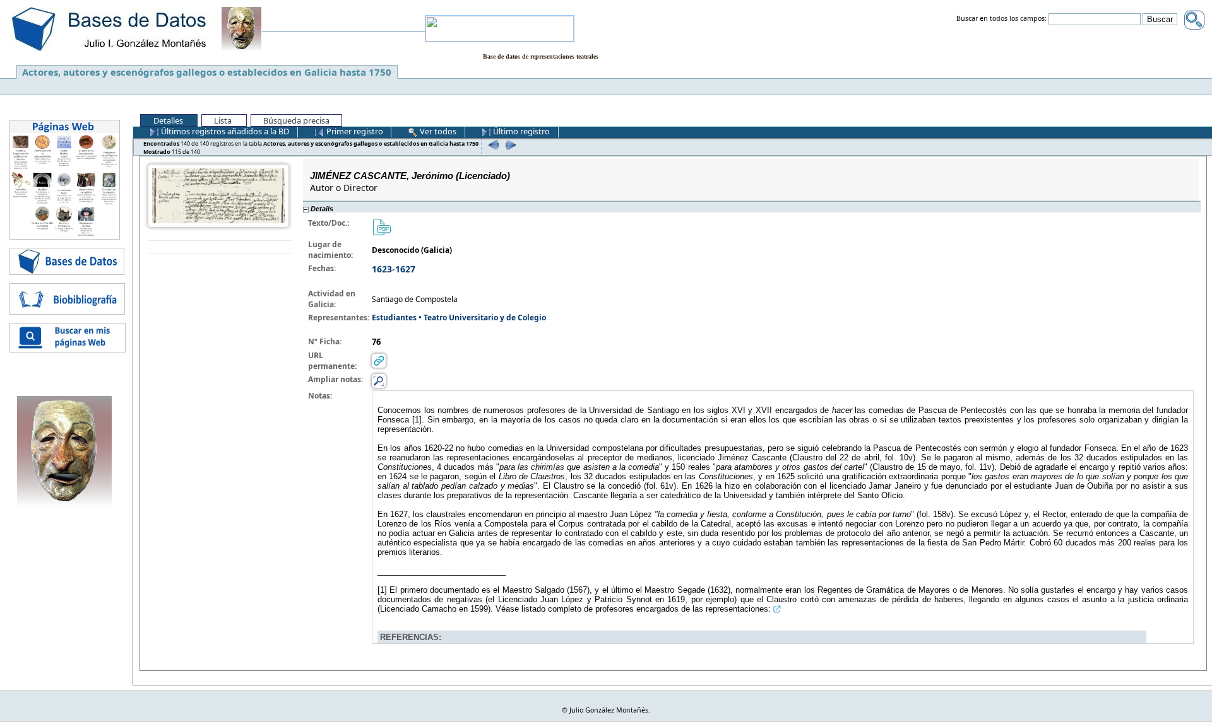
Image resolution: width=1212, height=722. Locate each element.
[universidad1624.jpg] (381, 226)
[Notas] (379, 380)
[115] (509, 144)
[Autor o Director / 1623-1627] (218, 195)
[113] (492, 144)
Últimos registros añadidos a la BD (224, 131)
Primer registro (353, 131)
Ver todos (437, 131)
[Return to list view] (220, 247)
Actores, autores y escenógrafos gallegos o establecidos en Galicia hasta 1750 (206, 72)
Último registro (520, 131)
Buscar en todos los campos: (1001, 19)
